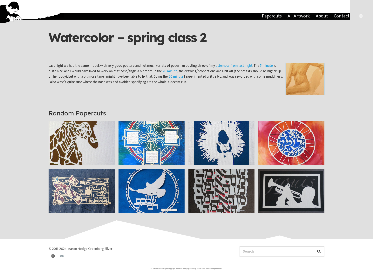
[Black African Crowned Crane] (221, 143)
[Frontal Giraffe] (82, 143)
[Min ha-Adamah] (221, 191)
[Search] (319, 251)
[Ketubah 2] (152, 143)
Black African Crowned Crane (218, 159)
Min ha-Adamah (207, 207)
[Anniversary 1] (82, 191)
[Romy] (291, 143)
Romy (268, 159)
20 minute (170, 71)
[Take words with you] (152, 191)
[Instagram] (360, 16)
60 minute (175, 77)
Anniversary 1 (65, 207)
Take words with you (141, 207)
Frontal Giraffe (66, 159)
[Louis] (291, 191)
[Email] (61, 256)
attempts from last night (234, 66)
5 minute (266, 66)
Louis (268, 207)
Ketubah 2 (132, 159)
